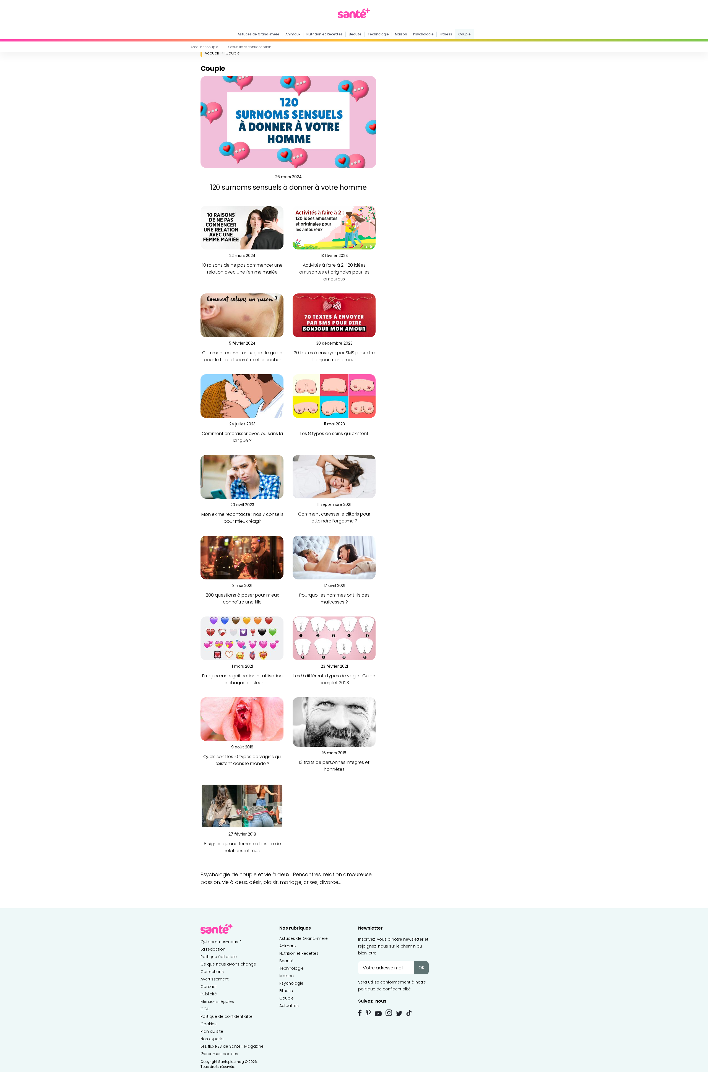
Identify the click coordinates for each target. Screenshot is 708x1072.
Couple (464, 34)
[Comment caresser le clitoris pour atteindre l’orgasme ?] (334, 476)
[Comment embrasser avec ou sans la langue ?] (242, 396)
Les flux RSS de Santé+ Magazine (232, 1046)
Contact (209, 986)
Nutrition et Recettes (324, 34)
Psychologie (423, 34)
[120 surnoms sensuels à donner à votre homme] (288, 122)
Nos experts (212, 1039)
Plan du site (212, 1031)
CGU (205, 1009)
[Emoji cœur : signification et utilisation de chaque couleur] (242, 638)
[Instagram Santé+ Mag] (389, 1012)
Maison (401, 34)
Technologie (378, 34)
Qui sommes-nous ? (221, 941)
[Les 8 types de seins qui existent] (334, 396)
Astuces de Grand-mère (258, 34)
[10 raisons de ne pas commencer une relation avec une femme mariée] (242, 227)
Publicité (209, 994)
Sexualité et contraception (249, 47)
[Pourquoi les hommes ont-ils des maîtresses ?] (334, 557)
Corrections (212, 971)
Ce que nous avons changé (228, 964)
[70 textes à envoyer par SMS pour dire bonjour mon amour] (334, 315)
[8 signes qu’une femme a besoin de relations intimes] (242, 806)
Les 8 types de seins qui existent (334, 433)
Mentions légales (217, 1001)
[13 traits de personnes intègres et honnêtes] (334, 722)
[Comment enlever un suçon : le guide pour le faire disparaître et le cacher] (242, 315)
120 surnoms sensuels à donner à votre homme (288, 187)
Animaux (292, 34)
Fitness (446, 34)
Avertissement (215, 979)
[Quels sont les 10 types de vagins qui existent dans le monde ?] (242, 719)
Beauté (355, 34)
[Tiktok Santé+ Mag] (409, 1012)
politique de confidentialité (384, 989)
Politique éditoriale (219, 956)
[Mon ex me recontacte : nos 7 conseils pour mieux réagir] (242, 476)
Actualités (289, 1005)
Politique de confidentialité (227, 1016)
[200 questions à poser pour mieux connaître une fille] (242, 557)
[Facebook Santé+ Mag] (360, 1012)
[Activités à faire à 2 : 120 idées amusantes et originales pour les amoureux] (334, 227)
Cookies (209, 1024)
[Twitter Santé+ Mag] (399, 1013)
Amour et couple (204, 47)
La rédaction (213, 949)
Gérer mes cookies (219, 1054)
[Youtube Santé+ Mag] (378, 1013)
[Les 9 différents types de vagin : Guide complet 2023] (334, 638)
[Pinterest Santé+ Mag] (368, 1012)
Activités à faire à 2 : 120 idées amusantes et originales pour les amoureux (334, 272)
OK (421, 967)
